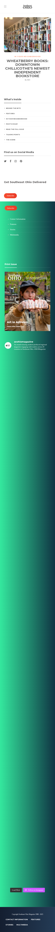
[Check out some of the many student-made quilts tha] (27, 713)
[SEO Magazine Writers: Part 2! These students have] (27, 526)
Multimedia (14, 235)
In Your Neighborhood (27, 56)
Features (10, 113)
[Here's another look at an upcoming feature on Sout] (27, 793)
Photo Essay (12, 124)
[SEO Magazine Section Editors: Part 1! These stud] (27, 606)
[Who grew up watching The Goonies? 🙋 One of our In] (27, 446)
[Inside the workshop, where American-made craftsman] (27, 686)
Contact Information (17, 219)
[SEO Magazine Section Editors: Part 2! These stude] (27, 553)
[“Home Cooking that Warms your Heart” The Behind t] (27, 419)
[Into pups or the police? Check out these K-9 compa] (27, 846)
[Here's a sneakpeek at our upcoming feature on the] (27, 739)
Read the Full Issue (15, 129)
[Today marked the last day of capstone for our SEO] (27, 366)
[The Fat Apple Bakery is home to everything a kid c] (27, 659)
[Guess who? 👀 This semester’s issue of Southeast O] (27, 473)
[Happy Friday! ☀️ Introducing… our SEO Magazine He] (27, 633)
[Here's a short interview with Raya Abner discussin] (27, 766)
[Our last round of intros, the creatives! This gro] (27, 499)
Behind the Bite (13, 108)
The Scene (10, 140)
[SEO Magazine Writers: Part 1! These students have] (27, 579)
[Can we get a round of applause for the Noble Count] (27, 393)
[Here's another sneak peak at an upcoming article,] (27, 873)
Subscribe (10, 208)
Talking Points (13, 135)
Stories (12, 230)
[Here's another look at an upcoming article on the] (27, 819)
